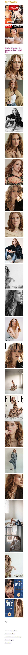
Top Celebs (13, 631)
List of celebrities (10, 634)
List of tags (8, 643)
